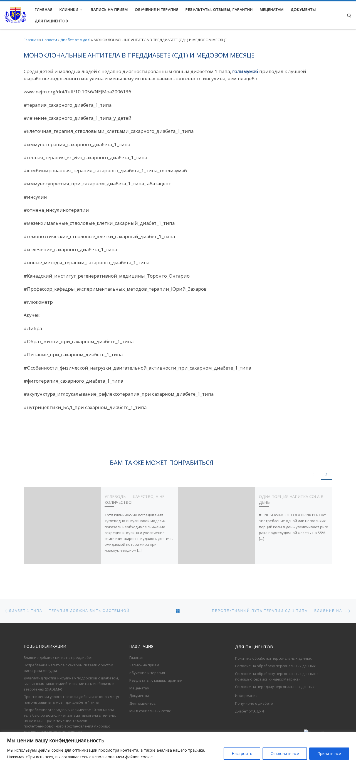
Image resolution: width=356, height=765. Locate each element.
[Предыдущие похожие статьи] (314, 474)
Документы (139, 695)
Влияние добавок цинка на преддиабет (58, 657)
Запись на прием (144, 664)
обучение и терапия (147, 672)
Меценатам (139, 688)
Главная (31, 39)
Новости (49, 39)
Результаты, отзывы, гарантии (155, 680)
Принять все (329, 753)
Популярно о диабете (254, 703)
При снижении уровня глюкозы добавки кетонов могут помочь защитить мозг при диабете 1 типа (71, 699)
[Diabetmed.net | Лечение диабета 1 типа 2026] (15, 14)
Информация (246, 695)
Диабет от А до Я (75, 39)
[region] (178, 748)
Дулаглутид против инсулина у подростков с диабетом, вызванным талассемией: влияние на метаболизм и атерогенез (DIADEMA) (71, 683)
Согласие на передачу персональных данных (275, 686)
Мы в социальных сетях (150, 710)
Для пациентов (142, 703)
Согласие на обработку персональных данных (275, 665)
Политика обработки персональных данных (273, 658)
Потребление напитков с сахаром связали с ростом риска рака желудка (68, 667)
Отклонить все (285, 753)
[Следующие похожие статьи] (326, 474)
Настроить (242, 753)
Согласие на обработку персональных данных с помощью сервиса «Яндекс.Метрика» (276, 676)
